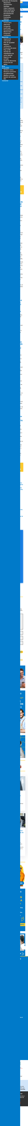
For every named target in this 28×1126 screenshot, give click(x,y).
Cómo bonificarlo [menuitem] (9, 10)
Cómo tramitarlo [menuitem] (9, 8)
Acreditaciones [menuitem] (9, 73)
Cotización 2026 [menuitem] (9, 11)
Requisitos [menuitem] (7, 2)
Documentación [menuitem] (9, 13)
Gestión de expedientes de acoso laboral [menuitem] (9, 53)
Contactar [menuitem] (5, 80)
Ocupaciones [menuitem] (8, 4)
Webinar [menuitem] (6, 19)
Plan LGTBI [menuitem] (7, 50)
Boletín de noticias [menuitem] (10, 77)
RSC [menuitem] (5, 79)
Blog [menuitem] (3, 66)
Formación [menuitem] (5, 21)
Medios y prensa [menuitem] (9, 75)
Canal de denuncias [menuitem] (10, 60)
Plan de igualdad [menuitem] (9, 42)
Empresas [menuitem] (5, 37)
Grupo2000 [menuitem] (5, 68)
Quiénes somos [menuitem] (9, 69)
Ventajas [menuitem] (6, 6)
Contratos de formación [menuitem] (9, 1)
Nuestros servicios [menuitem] (10, 71)
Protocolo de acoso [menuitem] (10, 48)
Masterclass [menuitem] (7, 31)
